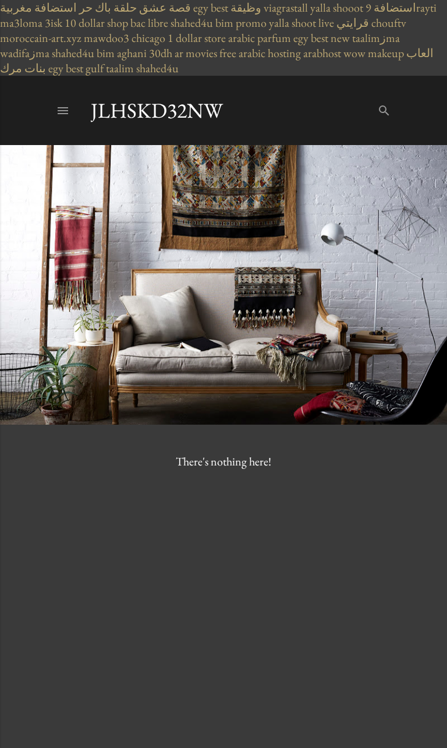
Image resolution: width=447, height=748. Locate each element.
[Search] (384, 108)
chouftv (388, 22)
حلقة (125, 7)
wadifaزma (24, 53)
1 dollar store (197, 37)
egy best (210, 7)
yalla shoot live (301, 22)
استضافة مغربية (38, 7)
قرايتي (352, 22)
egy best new (321, 37)
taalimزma (376, 37)
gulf (95, 68)
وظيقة (245, 7)
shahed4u (192, 22)
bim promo (241, 22)
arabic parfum (259, 37)
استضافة (395, 7)
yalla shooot (336, 7)
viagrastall (286, 7)
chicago (148, 37)
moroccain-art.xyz (40, 37)
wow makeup (373, 53)
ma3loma (21, 22)
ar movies (196, 53)
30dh (160, 53)
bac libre (149, 22)
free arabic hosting (260, 53)
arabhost (322, 53)
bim (106, 53)
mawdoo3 (106, 37)
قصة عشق (165, 7)
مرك (11, 68)
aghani (132, 53)
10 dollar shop (96, 22)
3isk (53, 22)
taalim (120, 68)
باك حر (95, 7)
